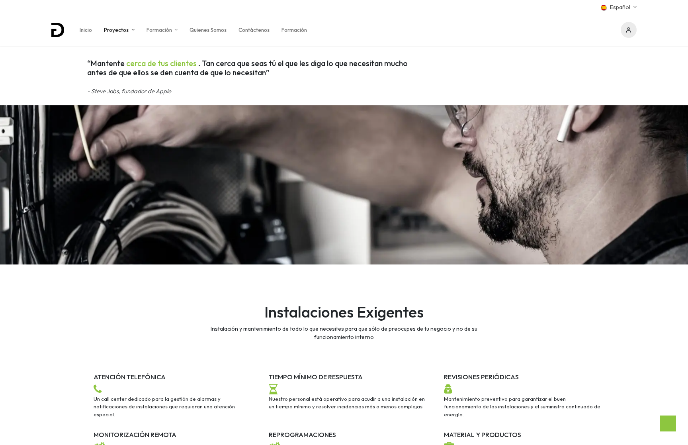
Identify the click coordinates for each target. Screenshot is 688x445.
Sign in (629, 30)
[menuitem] (86, 30)
